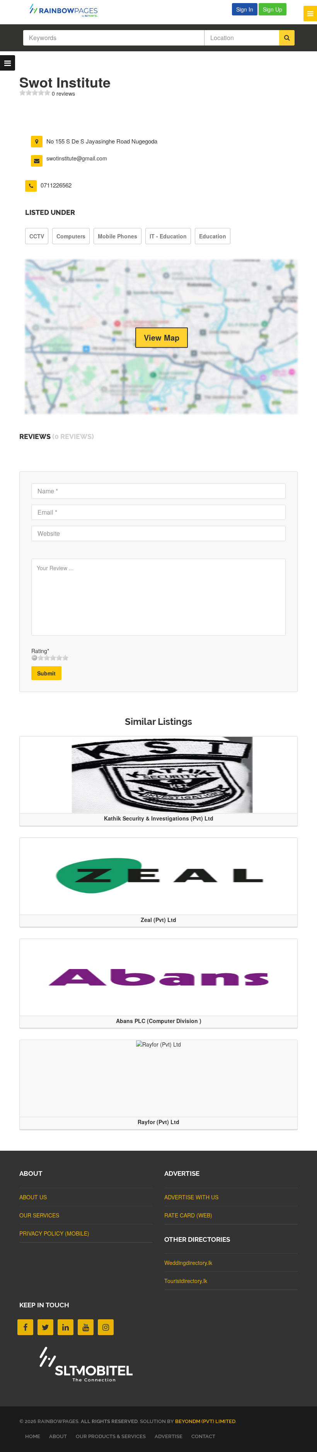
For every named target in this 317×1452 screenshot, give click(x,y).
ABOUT (58, 1436)
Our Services (39, 1215)
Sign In (244, 9)
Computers (70, 236)
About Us (33, 1197)
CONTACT (203, 1436)
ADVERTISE (168, 1436)
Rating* (40, 651)
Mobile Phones (117, 236)
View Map (161, 337)
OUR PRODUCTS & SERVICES (111, 1436)
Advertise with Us (191, 1197)
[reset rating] (34, 658)
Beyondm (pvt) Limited (205, 1421)
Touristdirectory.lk (185, 1281)
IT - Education (168, 236)
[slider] (34, 92)
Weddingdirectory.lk (188, 1262)
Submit (46, 673)
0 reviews (63, 93)
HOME (32, 1436)
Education (212, 236)
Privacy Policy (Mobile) (54, 1233)
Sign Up (272, 9)
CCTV (36, 236)
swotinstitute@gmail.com (76, 158)
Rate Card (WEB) (188, 1215)
